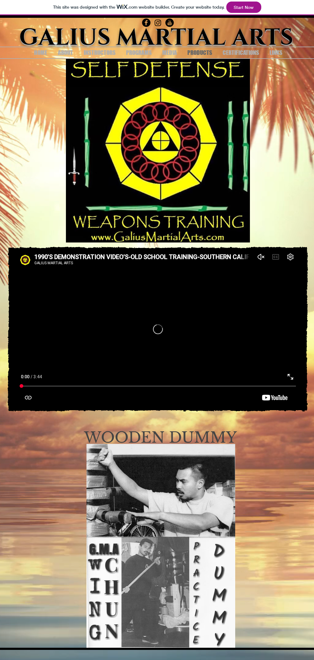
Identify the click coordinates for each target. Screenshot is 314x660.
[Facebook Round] (146, 22)
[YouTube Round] (169, 22)
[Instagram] (158, 22)
